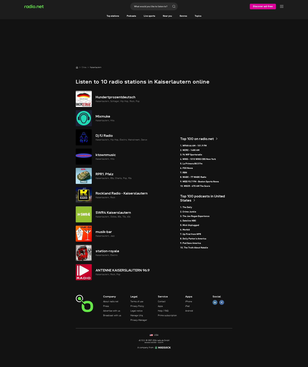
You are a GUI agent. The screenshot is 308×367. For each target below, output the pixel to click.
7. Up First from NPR (190, 234)
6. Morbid (185, 230)
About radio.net (110, 301)
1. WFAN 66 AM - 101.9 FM (193, 146)
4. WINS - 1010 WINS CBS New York (198, 159)
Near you (167, 16)
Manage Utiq (136, 315)
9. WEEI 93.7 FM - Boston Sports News (199, 182)
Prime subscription (167, 315)
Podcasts (131, 16)
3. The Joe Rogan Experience (195, 216)
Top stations (113, 16)
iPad (187, 306)
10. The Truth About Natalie (194, 248)
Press (106, 306)
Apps (160, 306)
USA (156, 335)
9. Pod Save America (190, 243)
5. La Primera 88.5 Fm (191, 164)
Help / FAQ (163, 311)
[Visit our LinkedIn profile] (215, 302)
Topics (198, 16)
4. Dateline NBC (188, 221)
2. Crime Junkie (188, 212)
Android (189, 311)
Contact (162, 301)
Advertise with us (111, 311)
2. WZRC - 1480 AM (189, 150)
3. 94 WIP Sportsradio (191, 155)
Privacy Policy (137, 306)
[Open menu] (282, 6)
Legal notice (136, 311)
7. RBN (183, 173)
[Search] (174, 6)
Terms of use (136, 301)
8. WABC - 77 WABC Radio (193, 177)
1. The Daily (186, 207)
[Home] (77, 67)
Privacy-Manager (138, 320)
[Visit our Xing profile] (221, 302)
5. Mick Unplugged (189, 225)
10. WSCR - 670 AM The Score (195, 186)
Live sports (149, 16)
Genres (183, 16)
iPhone (188, 301)
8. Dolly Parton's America (193, 239)
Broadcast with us (112, 315)
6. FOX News (186, 168)
